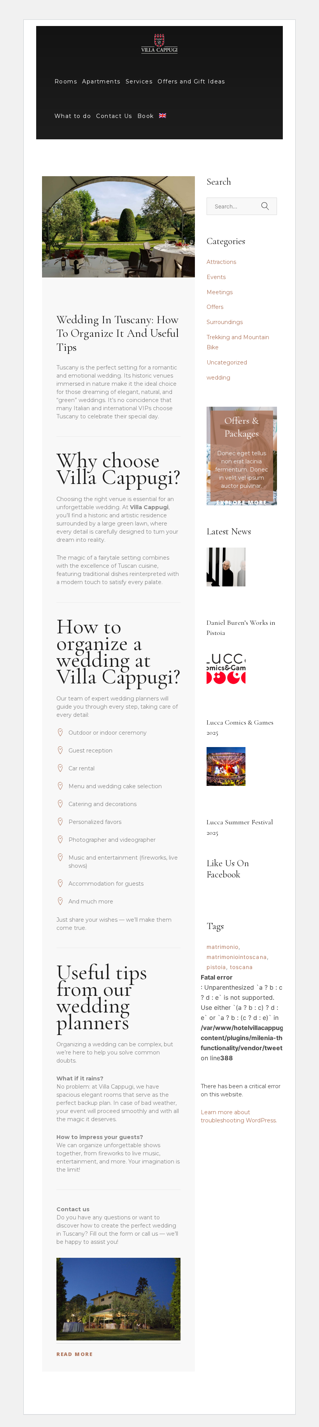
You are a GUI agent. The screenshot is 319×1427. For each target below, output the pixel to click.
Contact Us (114, 116)
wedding (218, 377)
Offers (215, 306)
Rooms (65, 81)
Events (216, 277)
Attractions (221, 261)
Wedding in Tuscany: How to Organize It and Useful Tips (117, 333)
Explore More (241, 502)
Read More (74, 1354)
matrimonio (223, 946)
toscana (241, 967)
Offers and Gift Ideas (191, 81)
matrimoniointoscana (237, 957)
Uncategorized (227, 362)
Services (139, 81)
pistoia (216, 967)
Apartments (101, 81)
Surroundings (225, 322)
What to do (72, 116)
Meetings (220, 292)
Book (145, 116)
